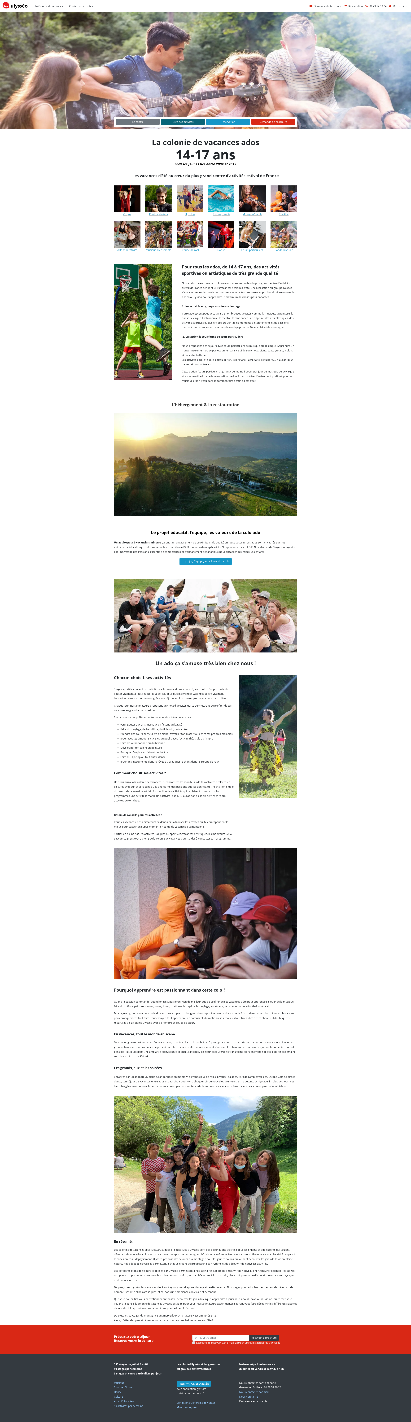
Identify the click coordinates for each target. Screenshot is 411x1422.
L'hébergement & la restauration (206, 404)
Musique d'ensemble (158, 250)
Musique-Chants (252, 214)
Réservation (228, 122)
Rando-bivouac (284, 250)
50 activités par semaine (128, 1406)
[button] (31, 70)
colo (247, 532)
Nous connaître (248, 1396)
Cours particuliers (252, 250)
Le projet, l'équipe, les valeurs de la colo (206, 561)
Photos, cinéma (158, 214)
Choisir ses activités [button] (81, 6)
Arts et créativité (127, 250)
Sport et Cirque (123, 1387)
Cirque (127, 214)
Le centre (138, 122)
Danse (118, 1392)
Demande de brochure (273, 122)
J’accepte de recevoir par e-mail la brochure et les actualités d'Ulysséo (238, 1342)
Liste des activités (183, 122)
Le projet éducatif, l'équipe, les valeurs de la (196, 532)
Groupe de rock (189, 250)
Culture (118, 1396)
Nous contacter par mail (254, 1392)
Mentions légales (187, 1407)
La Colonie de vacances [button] (49, 6)
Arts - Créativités (124, 1401)
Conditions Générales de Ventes (196, 1402)
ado (256, 532)
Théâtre (284, 214)
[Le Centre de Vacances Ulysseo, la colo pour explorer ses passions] (205, 461)
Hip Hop (190, 214)
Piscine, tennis (221, 214)
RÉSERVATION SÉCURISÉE (194, 1383)
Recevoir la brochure (264, 1337)
